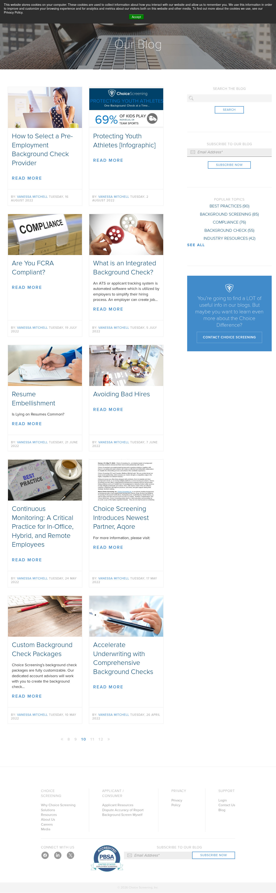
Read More (27, 178)
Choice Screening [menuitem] (51, 793)
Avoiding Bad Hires (121, 394)
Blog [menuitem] (221, 810)
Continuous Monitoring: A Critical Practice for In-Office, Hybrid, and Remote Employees (43, 527)
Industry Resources (229, 238)
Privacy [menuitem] (178, 791)
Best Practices (229, 206)
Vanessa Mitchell (32, 197)
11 (92, 739)
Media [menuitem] (45, 829)
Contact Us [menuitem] (226, 805)
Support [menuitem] (226, 791)
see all (196, 245)
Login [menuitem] (222, 800)
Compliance (229, 222)
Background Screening (229, 214)
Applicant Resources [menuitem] (117, 805)
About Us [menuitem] (48, 819)
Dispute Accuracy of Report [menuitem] (123, 810)
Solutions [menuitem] (48, 810)
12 (101, 739)
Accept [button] (136, 17)
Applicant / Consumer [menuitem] (113, 793)
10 (83, 739)
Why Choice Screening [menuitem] (58, 805)
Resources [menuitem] (49, 815)
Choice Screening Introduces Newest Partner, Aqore (121, 518)
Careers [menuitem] (47, 824)
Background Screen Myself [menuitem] (122, 815)
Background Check (229, 230)
